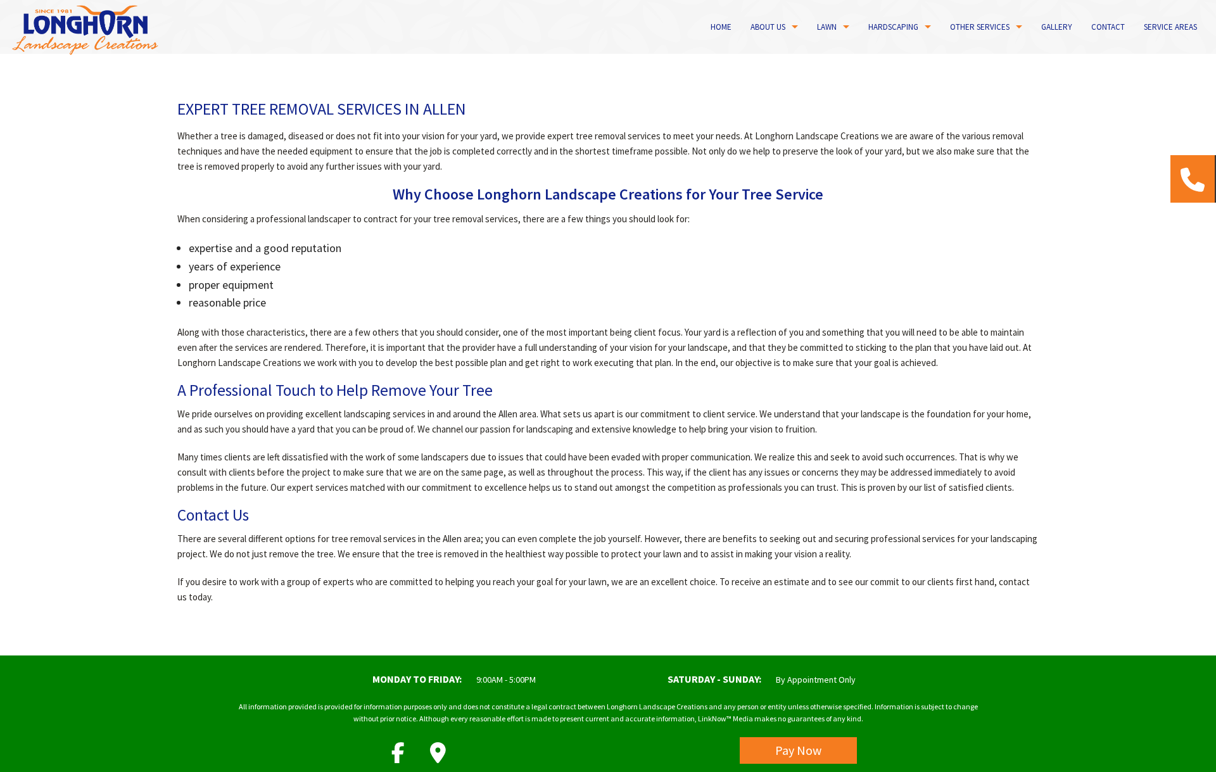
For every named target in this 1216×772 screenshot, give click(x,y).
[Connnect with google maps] (438, 756)
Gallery (1056, 27)
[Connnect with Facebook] (398, 756)
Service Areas (1170, 27)
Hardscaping (893, 27)
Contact (1108, 27)
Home (721, 27)
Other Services (980, 27)
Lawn (827, 27)
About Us (767, 27)
